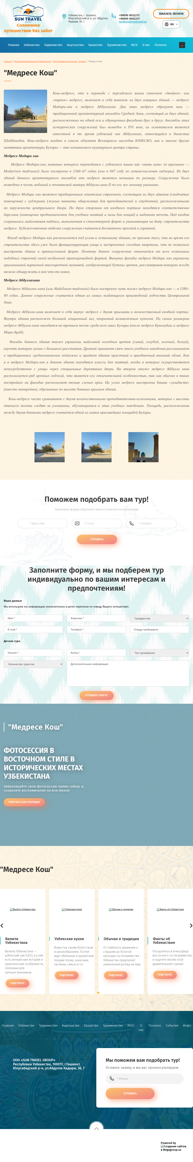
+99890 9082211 (129, 18)
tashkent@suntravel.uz (133, 21)
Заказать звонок (171, 14)
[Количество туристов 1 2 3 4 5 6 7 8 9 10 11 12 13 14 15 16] (33, 664)
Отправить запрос (96, 695)
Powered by (168, 1143)
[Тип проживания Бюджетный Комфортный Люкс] (159, 652)
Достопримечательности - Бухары (69, 61)
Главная (8, 61)
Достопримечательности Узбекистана (32, 61)
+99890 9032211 (129, 15)
